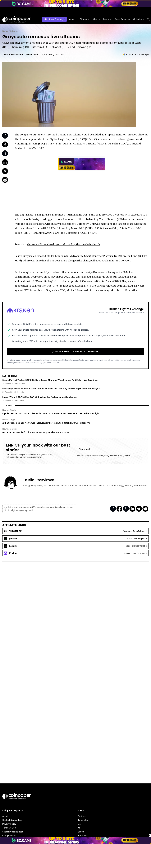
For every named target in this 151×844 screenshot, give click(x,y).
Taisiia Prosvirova (12, 54)
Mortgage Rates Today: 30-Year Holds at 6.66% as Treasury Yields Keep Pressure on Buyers (51, 388)
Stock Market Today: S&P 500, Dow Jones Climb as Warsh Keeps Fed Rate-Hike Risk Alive (50, 380)
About (5, 816)
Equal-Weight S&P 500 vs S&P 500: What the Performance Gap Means (40, 397)
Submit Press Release (12, 831)
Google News (9, 835)
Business (82, 816)
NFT (80, 827)
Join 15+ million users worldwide (76, 351)
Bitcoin (81, 831)
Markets (14, 429)
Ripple (13, 410)
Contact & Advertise (12, 820)
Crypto (13, 419)
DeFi (80, 824)
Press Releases (122, 19)
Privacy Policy (124, 455)
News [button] (71, 19)
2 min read (31, 54)
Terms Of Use (9, 827)
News (5, 31)
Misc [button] (95, 19)
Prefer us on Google (137, 54)
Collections (138, 19)
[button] (122, 19)
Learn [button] (106, 19)
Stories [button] (83, 19)
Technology (84, 820)
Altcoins (14, 31)
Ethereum (82, 835)
